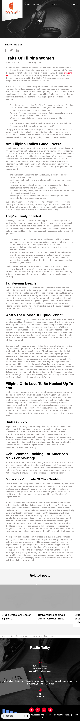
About (45, 4)
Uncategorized (34, 62)
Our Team (36, 4)
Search (75, 4)
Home (27, 4)
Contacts (54, 4)
